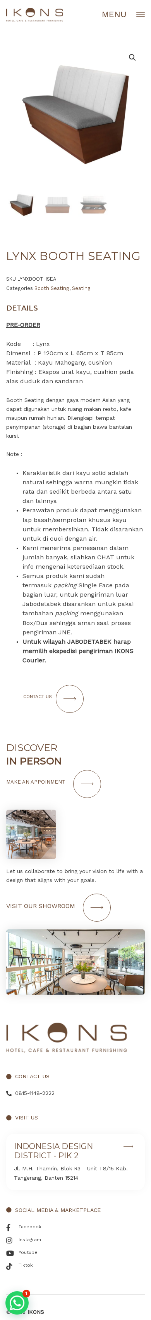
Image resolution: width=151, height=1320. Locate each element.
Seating (81, 288)
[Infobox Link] (75, 1162)
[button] (17, 1303)
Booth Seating (51, 288)
